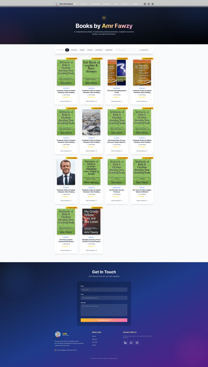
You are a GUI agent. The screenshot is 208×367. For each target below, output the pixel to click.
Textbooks (74, 50)
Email (82, 294)
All (67, 50)
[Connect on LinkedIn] (145, 4)
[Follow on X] (148, 4)
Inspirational (109, 50)
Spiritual (82, 50)
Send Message (103, 320)
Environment (99, 50)
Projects (94, 339)
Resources (124, 4)
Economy (90, 50)
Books (116, 4)
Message (83, 302)
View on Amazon (65, 101)
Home (75, 4)
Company (83, 4)
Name (82, 286)
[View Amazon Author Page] (152, 4)
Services (94, 342)
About (94, 345)
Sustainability (95, 4)
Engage (135, 4)
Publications (107, 4)
